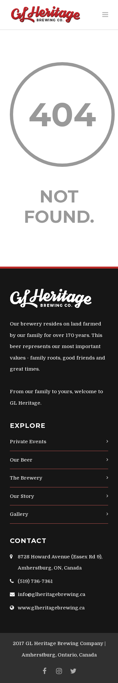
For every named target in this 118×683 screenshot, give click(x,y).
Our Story (22, 496)
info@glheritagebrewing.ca (51, 594)
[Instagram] (59, 671)
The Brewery (26, 478)
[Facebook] (44, 671)
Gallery (19, 514)
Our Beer (21, 460)
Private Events (28, 442)
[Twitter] (73, 671)
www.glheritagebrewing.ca (51, 608)
